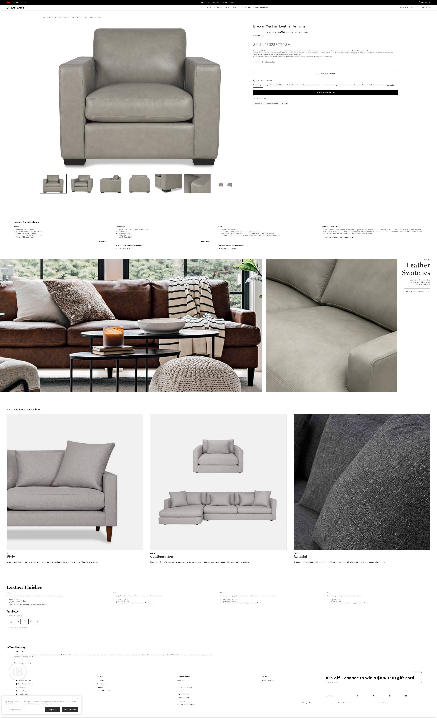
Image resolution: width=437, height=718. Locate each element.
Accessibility (382, 703)
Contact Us (181, 680)
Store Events (101, 684)
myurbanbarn (23, 694)
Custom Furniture (69, 17)
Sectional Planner (229, 248)
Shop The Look (245, 7)
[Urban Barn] (18, 672)
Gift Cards (21, 687)
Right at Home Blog (104, 691)
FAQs (179, 684)
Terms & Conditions (345, 703)
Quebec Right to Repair (186, 704)
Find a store (425, 2)
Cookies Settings (15, 709)
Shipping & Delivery (185, 687)
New (209, 7)
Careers (100, 687)
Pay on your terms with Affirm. (218, 2)
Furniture (218, 7)
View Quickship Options (325, 73)
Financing (181, 701)
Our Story (100, 680)
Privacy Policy (307, 703)
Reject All (52, 709)
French (129, 248)
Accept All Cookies (70, 709)
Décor (227, 7)
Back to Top (418, 672)
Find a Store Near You (327, 92)
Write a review (270, 62)
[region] (41, 705)
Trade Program (23, 691)
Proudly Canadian (24, 680)
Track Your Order (184, 694)
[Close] (77, 698)
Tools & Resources (261, 7)
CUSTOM (427, 260)
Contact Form (269, 680)
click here (33, 660)
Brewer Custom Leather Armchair (280, 26)
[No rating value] (257, 62)
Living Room (56, 17)
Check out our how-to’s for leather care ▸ (338, 237)
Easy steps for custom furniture (24, 409)
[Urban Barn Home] (15, 7)
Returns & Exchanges (185, 691)
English (122, 248)
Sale (234, 7)
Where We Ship (183, 697)
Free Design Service (24, 684)
